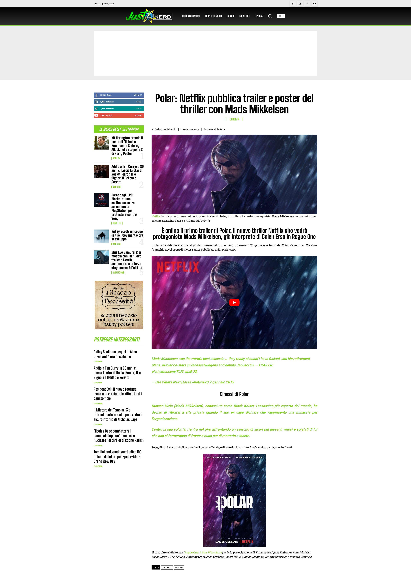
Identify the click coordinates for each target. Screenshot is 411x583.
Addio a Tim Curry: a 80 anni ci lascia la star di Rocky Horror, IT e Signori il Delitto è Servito (127, 174)
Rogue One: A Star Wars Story (203, 552)
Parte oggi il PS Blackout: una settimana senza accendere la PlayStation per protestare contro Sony (124, 207)
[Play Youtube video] (234, 302)
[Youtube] (314, 3)
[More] (313, 129)
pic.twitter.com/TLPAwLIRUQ (174, 372)
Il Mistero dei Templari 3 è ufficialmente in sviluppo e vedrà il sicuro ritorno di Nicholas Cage (118, 415)
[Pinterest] (299, 129)
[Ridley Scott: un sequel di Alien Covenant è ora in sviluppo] (101, 236)
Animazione (118, 272)
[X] (291, 129)
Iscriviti (138, 115)
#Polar (167, 365)
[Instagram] (300, 3)
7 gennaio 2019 (221, 382)
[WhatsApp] (306, 129)
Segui (139, 102)
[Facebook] (293, 3)
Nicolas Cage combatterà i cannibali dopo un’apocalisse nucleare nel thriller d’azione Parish (119, 436)
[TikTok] (307, 3)
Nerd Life (117, 223)
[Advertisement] (205, 53)
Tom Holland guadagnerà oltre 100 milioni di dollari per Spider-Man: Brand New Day (117, 457)
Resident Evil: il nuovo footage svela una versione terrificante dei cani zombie (118, 394)
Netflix (156, 216)
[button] (270, 16)
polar (179, 567)
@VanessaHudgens (202, 365)
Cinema (116, 187)
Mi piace (138, 95)
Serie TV (116, 158)
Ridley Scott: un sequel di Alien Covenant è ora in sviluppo (127, 235)
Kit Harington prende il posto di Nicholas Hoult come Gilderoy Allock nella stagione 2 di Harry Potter (127, 146)
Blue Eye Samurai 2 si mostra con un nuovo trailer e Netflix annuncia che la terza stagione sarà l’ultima (126, 260)
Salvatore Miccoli (165, 129)
